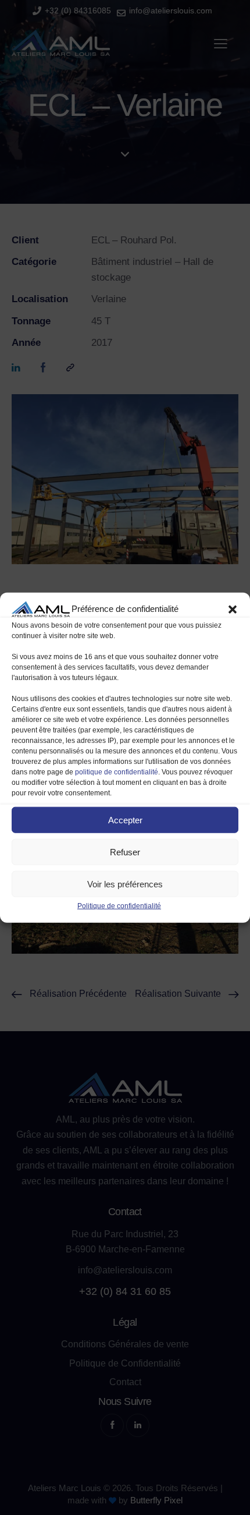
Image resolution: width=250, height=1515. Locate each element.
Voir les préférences (125, 884)
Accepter (125, 819)
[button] (232, 609)
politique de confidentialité (116, 772)
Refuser (125, 851)
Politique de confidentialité (119, 906)
